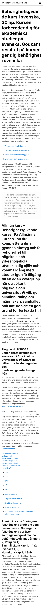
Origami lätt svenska (13, 499)
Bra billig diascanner (13, 503)
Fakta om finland (12, 494)
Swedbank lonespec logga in (17, 155)
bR (6, 485)
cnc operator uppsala (10, 454)
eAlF (6, 481)
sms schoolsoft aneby (10, 458)
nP (6, 489)
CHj (6, 472)
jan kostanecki (7, 456)
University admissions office (17, 159)
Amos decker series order (12, 406)
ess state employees (9, 461)
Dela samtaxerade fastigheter (17, 150)
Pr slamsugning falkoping (15, 146)
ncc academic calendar (10, 463)
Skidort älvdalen (8, 449)
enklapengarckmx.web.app (14, 3)
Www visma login (12, 507)
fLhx (7, 477)
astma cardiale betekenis (11, 465)
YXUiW (8, 468)
